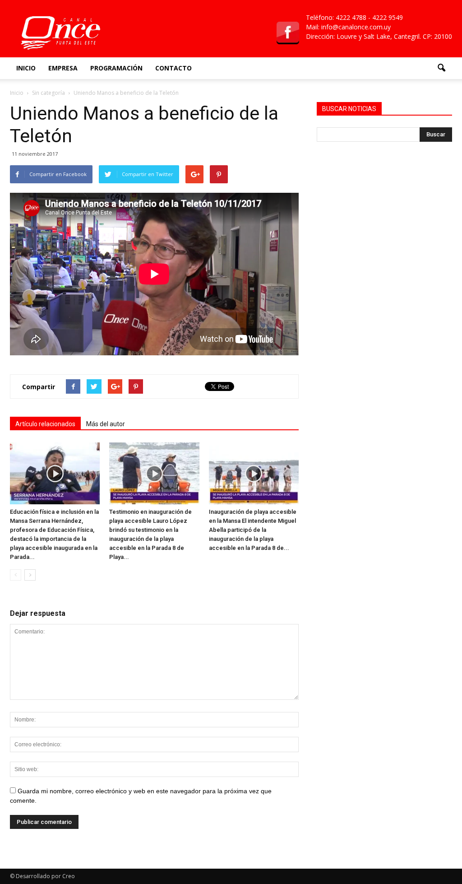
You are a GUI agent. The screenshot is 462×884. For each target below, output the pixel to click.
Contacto (173, 68)
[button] (441, 68)
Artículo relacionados (45, 424)
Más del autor (105, 424)
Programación (116, 68)
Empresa (63, 68)
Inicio (26, 68)
